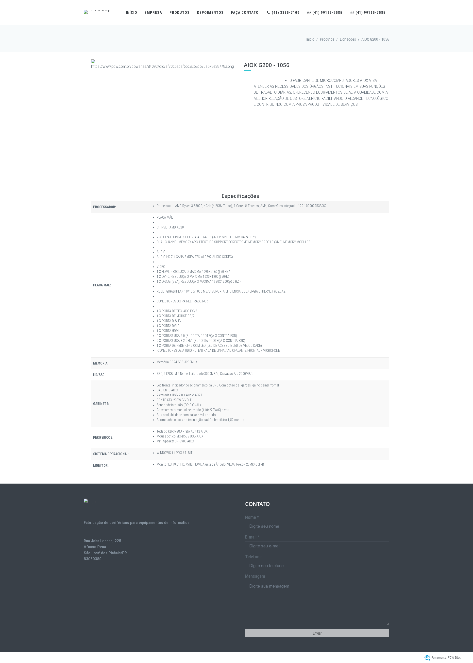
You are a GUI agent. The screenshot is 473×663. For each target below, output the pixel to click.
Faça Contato (245, 12)
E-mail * (252, 537)
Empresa (153, 12)
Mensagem (255, 576)
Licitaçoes (348, 39)
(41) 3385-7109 (285, 12)
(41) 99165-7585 (326, 12)
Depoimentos (210, 12)
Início (131, 12)
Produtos (179, 12)
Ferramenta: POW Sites (446, 657)
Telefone (253, 556)
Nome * (252, 517)
